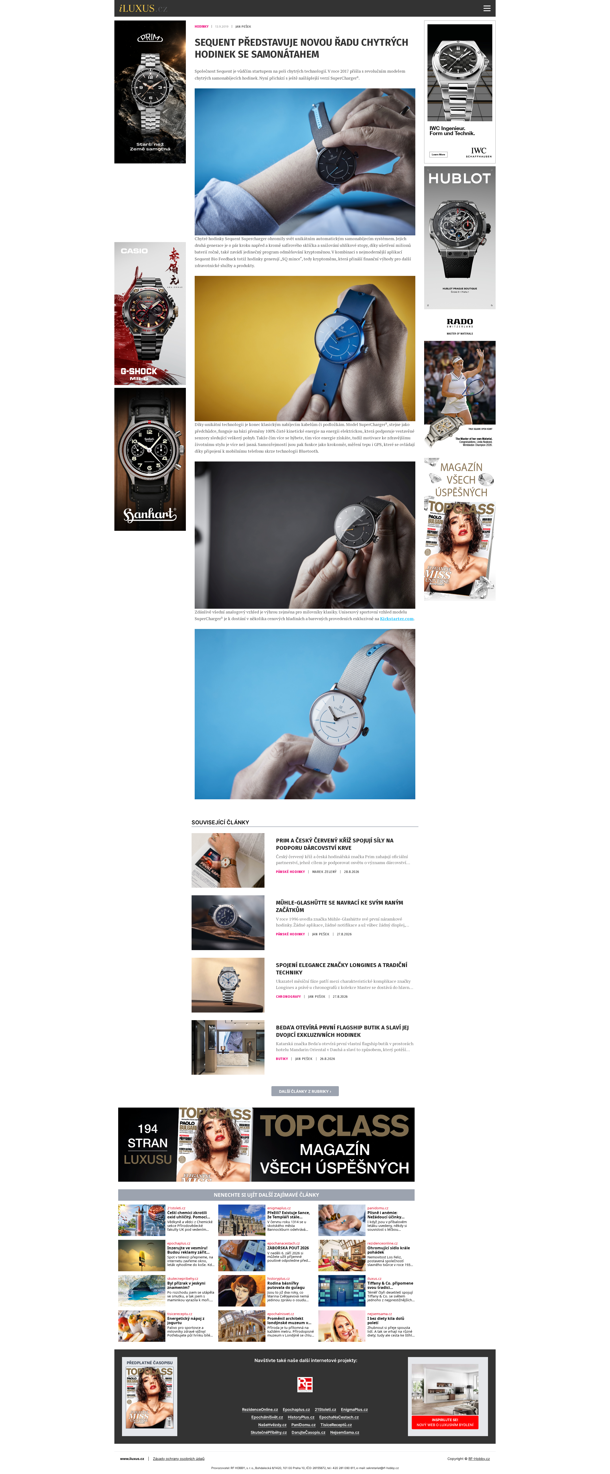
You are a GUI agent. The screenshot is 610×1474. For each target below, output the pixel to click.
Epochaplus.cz (296, 1409)
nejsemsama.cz (379, 1314)
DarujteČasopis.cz (308, 1432)
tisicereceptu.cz (179, 1314)
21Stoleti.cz (325, 1409)
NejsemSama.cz (344, 1432)
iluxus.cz (374, 1278)
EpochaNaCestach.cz (339, 1417)
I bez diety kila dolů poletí (385, 1321)
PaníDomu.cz (303, 1424)
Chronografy (289, 997)
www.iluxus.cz (132, 1459)
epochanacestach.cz (283, 1243)
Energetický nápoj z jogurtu (185, 1321)
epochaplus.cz (178, 1243)
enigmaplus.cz (279, 1208)
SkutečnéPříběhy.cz (269, 1432)
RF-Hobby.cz (479, 1459)
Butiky (282, 1059)
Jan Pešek (243, 27)
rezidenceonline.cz (382, 1243)
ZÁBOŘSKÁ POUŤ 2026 (288, 1248)
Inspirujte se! (445, 1422)
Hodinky (202, 27)
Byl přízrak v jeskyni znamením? (186, 1285)
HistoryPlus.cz (301, 1417)
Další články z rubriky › (305, 1091)
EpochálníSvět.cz (267, 1417)
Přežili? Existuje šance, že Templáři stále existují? (288, 1215)
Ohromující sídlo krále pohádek (388, 1250)
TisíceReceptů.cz (336, 1424)
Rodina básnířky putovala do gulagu (286, 1285)
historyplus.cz (278, 1278)
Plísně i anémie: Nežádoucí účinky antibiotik (384, 1215)
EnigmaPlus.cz (354, 1409)
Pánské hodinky (291, 872)
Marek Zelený (325, 872)
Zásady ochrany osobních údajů (178, 1459)
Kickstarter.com (397, 618)
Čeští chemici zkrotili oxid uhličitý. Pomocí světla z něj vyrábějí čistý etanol (190, 1215)
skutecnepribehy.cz (182, 1278)
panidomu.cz (377, 1208)
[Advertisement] (150, 202)
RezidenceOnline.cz (260, 1409)
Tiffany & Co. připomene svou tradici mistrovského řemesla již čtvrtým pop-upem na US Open (390, 1285)
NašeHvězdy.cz (272, 1424)
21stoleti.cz (176, 1208)
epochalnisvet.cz (280, 1314)
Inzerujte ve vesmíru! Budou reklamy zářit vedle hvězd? (187, 1250)
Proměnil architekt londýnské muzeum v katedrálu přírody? (287, 1321)
